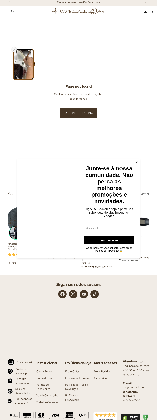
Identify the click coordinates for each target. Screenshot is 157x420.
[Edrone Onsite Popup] (78, 210)
